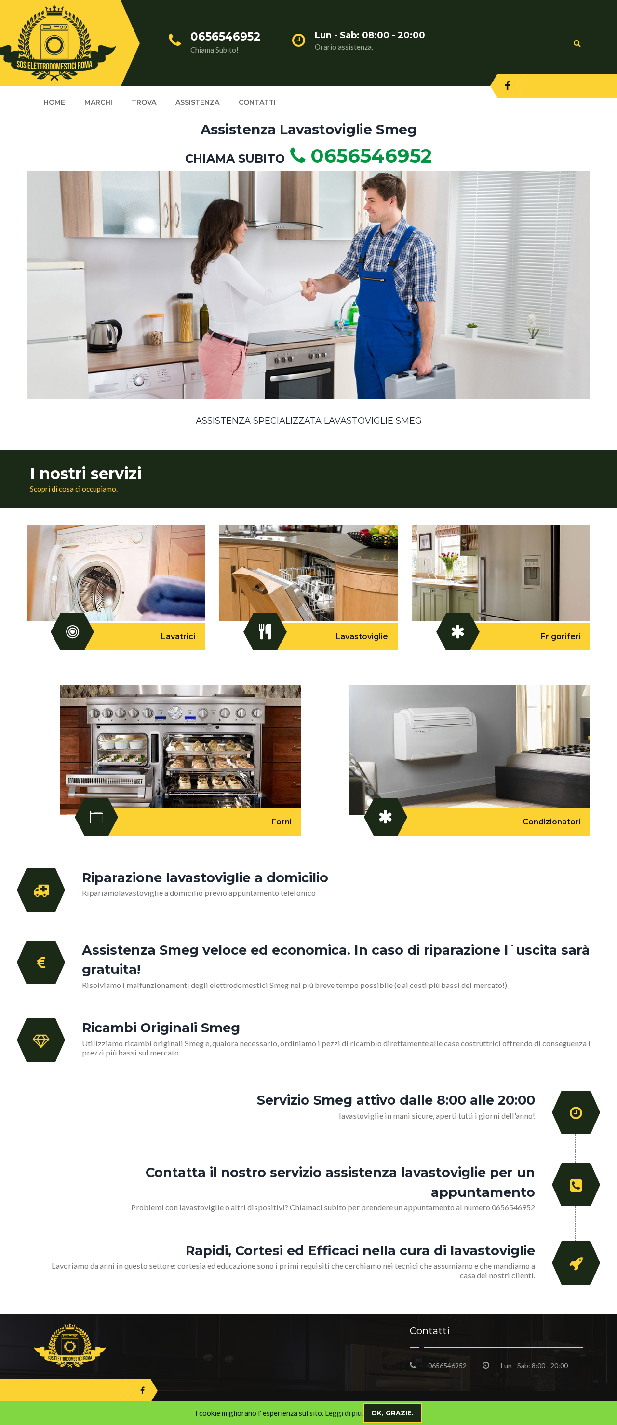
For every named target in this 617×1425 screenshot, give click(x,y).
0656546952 (368, 155)
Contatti (257, 102)
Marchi (98, 102)
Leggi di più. (344, 1413)
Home (54, 102)
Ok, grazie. (392, 1413)
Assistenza (197, 102)
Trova (144, 102)
